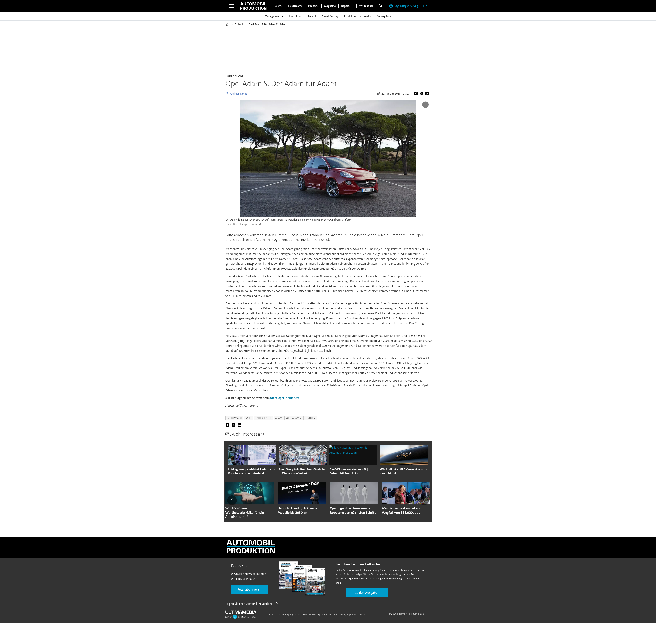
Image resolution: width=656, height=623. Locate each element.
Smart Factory (330, 16)
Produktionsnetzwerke (357, 16)
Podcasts (313, 6)
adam (278, 417)
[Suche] (380, 6)
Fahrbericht (292, 398)
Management (273, 16)
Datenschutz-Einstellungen (334, 614)
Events (279, 6)
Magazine (330, 6)
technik (310, 417)
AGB (271, 614)
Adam (273, 398)
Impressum (295, 614)
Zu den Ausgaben (367, 593)
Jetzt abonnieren (250, 589)
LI (276, 603)
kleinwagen (234, 417)
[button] (232, 500)
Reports (346, 6)
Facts (362, 614)
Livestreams (295, 6)
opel (248, 417)
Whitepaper (366, 6)
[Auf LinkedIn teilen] (427, 93)
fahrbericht (263, 417)
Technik (312, 16)
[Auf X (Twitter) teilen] (422, 93)
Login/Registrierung (406, 6)
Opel (281, 398)
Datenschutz (281, 614)
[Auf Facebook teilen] (416, 93)
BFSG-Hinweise (311, 614)
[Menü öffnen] (231, 6)
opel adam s (293, 417)
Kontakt (354, 614)
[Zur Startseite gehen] (253, 6)
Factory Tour (384, 16)
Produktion (295, 16)
